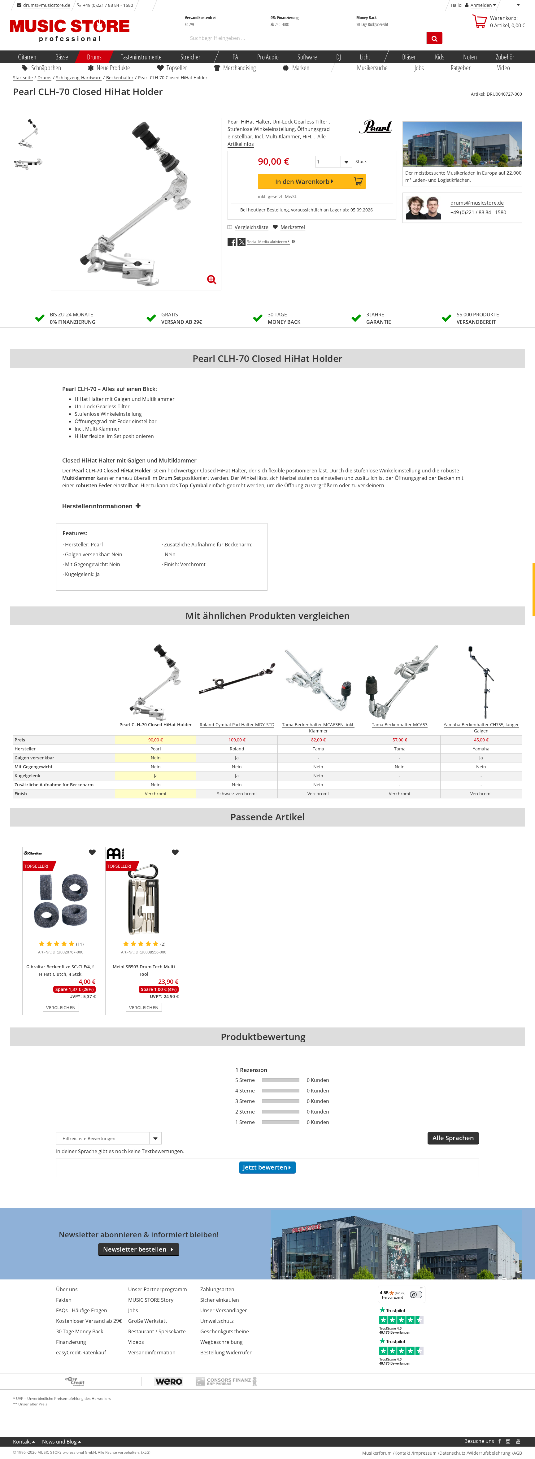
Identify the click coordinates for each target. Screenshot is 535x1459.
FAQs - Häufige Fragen (81, 1310)
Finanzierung (71, 1342)
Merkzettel (293, 227)
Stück (361, 161)
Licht (365, 56)
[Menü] (421, 1289)
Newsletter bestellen (135, 1249)
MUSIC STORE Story (150, 1299)
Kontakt (22, 1441)
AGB (517, 1453)
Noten (470, 56)
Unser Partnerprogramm (157, 1289)
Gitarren (27, 56)
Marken (300, 67)
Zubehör (505, 56)
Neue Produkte (113, 67)
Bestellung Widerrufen (226, 1352)
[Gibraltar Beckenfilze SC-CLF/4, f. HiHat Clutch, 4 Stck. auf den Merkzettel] (92, 852)
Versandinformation (152, 1352)
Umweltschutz (216, 1321)
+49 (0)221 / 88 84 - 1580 (478, 212)
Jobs (419, 67)
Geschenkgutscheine (224, 1331)
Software (307, 56)
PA (235, 56)
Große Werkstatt (147, 1321)
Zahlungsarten (217, 1289)
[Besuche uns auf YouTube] (518, 1441)
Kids (439, 56)
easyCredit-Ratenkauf (81, 1352)
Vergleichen (61, 1007)
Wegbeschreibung (221, 1342)
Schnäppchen (46, 67)
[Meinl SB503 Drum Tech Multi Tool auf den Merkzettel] (175, 852)
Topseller (177, 67)
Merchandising (240, 67)
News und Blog (59, 1441)
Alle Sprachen (453, 1138)
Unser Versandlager (223, 1310)
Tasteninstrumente (140, 56)
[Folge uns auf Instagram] (508, 1441)
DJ (338, 56)
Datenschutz (452, 1453)
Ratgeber (461, 67)
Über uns (67, 1289)
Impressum (425, 1453)
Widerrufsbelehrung (489, 1453)
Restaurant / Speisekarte (157, 1331)
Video (504, 67)
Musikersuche (372, 67)
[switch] (416, 1294)
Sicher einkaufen (219, 1299)
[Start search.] (434, 38)
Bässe (61, 56)
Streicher (190, 56)
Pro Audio (267, 56)
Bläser (409, 56)
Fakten (64, 1299)
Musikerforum (377, 1453)
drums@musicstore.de (46, 5)
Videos (136, 1342)
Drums (94, 56)
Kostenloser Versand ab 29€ (89, 1321)
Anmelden (481, 5)
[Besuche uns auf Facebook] (499, 1441)
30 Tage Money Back (79, 1331)
